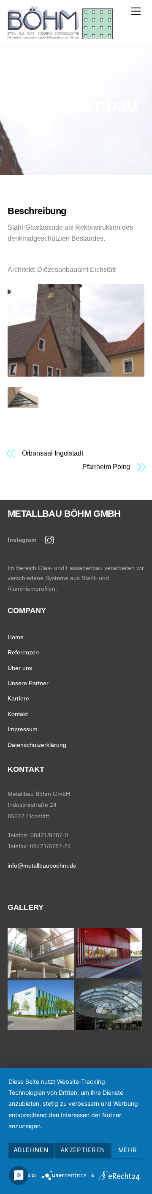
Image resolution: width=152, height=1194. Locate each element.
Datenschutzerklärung (37, 744)
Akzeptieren (82, 1150)
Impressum (23, 729)
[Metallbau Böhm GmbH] (60, 35)
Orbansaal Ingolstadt (52, 453)
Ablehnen (31, 1150)
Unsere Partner (28, 683)
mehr (127, 1150)
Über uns (20, 668)
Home (16, 637)
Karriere (18, 698)
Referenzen (23, 652)
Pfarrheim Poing (106, 466)
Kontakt (18, 714)
